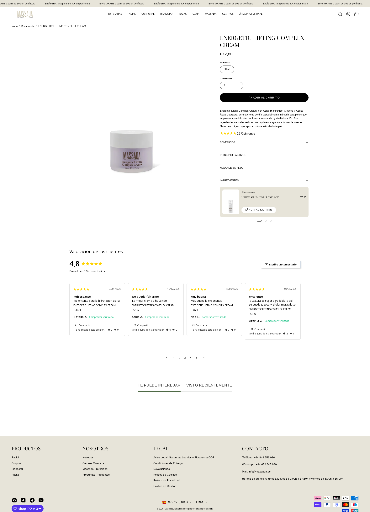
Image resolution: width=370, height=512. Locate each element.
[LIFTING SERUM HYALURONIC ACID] (230, 201)
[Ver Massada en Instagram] (14, 500)
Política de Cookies (165, 474)
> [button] (204, 358)
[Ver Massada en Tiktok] (23, 500)
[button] (340, 14)
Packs (15, 474)
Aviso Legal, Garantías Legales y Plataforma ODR (183, 457)
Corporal (17, 463)
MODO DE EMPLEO (231, 167)
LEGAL (160, 448)
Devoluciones (161, 468)
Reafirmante (27, 26)
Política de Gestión (164, 486)
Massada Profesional (95, 468)
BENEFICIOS (227, 142)
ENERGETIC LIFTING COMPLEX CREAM (94, 305)
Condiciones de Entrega (168, 463)
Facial (15, 457)
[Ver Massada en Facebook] (32, 500)
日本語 (200, 502)
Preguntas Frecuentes (96, 474)
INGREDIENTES (229, 180)
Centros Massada (93, 463)
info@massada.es (260, 471)
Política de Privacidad (166, 480)
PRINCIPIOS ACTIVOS (233, 155)
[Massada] (25, 14)
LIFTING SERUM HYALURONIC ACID (260, 197)
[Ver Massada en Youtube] (41, 500)
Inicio (15, 26)
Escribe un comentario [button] (283, 264)
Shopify (209, 509)
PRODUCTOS (26, 448)
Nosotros (87, 457)
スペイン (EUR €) (178, 502)
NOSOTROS (95, 448)
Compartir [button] (84, 325)
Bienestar (17, 468)
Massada (169, 509)
